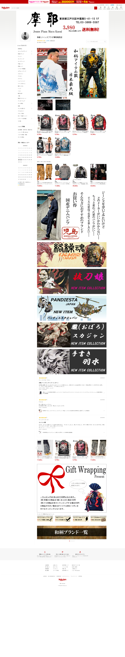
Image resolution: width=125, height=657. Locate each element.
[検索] (95, 8)
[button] (120, 5)
